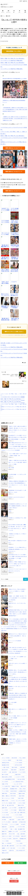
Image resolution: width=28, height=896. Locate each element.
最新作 (22, 793)
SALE (13, 793)
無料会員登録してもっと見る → (14, 51)
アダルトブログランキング (14, 873)
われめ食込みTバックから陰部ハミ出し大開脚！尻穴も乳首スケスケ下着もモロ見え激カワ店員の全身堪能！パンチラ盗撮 (18, 437)
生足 (22, 769)
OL (4, 772)
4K (23, 824)
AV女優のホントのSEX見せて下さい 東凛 (17, 517)
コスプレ (21, 803)
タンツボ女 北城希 (12, 702)
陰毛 (23, 836)
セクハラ (12, 807)
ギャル (5, 781)
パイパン (21, 848)
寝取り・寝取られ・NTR (9, 795)
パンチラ (18, 762)
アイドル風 (6, 786)
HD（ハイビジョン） (8, 798)
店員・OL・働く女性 (8, 805)
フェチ (23, 831)
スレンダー (18, 784)
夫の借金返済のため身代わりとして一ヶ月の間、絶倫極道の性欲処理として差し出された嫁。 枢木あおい (18, 505)
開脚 (4, 831)
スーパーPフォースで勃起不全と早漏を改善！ (12, 60)
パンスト (5, 814)
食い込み (21, 779)
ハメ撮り (5, 767)
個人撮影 (22, 807)
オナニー (6, 757)
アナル (4, 829)
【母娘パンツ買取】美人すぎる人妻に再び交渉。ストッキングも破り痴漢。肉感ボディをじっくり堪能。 (18, 462)
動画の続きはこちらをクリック (14, 148)
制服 (4, 826)
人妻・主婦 (13, 772)
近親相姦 (23, 838)
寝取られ (5, 852)
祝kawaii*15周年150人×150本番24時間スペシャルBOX (15, 78)
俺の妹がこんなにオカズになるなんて (17, 497)
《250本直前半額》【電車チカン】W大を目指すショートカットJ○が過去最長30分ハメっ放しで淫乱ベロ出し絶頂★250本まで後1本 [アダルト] (15, 109)
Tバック (5, 791)
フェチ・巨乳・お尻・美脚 (18, 812)
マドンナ (5, 841)
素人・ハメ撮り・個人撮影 (18, 829)
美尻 (13, 769)
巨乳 (14, 757)
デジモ (5, 812)
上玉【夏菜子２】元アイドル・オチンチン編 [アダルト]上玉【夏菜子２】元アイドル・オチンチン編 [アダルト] (18, 724)
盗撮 (4, 807)
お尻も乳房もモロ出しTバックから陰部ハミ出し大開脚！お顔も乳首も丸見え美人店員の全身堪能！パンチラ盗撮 (18, 556)
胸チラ (5, 774)
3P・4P (16, 836)
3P (4, 819)
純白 (21, 798)
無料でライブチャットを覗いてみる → (14, 331)
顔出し (23, 788)
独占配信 (5, 765)
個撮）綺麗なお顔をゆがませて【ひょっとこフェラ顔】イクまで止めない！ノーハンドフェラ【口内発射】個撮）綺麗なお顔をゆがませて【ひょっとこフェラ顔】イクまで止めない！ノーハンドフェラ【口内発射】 (14, 446)
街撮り (5, 784)
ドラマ (13, 810)
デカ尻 (5, 788)
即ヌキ (12, 833)
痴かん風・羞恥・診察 (8, 845)
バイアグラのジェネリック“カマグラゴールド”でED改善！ (13, 396)
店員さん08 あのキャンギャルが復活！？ (18, 663)
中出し (22, 757)
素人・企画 (21, 833)
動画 (4, 833)
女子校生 (22, 822)
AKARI (10, 511)
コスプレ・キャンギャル (18, 800)
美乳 (23, 786)
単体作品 (5, 762)
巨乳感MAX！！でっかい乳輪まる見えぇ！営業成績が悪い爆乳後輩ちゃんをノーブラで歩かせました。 (18, 549)
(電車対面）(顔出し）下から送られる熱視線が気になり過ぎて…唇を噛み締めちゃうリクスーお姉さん (18, 672)
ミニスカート (19, 776)
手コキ (5, 824)
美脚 (4, 793)
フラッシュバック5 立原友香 (15, 640)
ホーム (3, 15)
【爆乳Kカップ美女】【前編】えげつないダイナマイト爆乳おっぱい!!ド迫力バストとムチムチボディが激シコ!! (17, 563)
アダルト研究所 (14, 881)
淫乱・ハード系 (6, 843)
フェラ (22, 772)
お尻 (12, 826)
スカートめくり (21, 845)
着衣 (12, 819)
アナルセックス (6, 838)
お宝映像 (22, 791)
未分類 (8, 15)
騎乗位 (5, 800)
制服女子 (15, 786)
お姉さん (21, 819)
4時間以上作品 (7, 817)
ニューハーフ (14, 824)
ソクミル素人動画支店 (8, 779)
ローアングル (6, 822)
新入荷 (14, 791)
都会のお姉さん (7, 776)
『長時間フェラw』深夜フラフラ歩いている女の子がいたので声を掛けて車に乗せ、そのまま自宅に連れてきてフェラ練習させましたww (15, 118)
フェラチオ (19, 817)
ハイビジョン (6, 760)
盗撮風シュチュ (13, 831)
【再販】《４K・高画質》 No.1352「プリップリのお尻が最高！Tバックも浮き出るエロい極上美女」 (18, 597)
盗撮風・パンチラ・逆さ (8, 848)
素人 (19, 760)
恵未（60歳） (12, 467)
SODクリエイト (6, 836)
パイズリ (18, 814)
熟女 (14, 767)
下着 (18, 841)
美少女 (5, 769)
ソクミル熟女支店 (18, 781)
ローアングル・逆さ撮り (9, 803)
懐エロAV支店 (21, 850)
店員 (11, 850)
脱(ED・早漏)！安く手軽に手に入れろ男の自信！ (13, 58)
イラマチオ (21, 826)
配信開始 (13, 788)
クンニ (19, 843)
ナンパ (5, 810)
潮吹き (21, 805)
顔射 (15, 822)
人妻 (22, 767)
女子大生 (18, 765)
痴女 (21, 795)
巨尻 (15, 838)
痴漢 (18, 774)
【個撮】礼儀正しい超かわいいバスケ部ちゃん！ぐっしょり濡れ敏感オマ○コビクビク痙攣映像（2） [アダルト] (18, 740)
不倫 (4, 850)
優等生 (22, 810)
